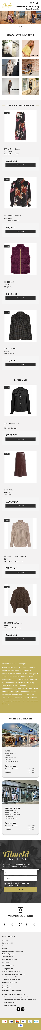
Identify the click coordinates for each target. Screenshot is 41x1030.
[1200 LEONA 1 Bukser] (20, 128)
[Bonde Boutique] (7, 5)
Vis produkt (20, 165)
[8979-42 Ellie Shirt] (20, 403)
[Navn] (20, 872)
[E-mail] (20, 878)
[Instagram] (22, 1009)
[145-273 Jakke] (20, 328)
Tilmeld (20, 889)
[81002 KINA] (20, 469)
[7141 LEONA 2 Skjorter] (20, 195)
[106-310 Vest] (20, 261)
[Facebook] (18, 1009)
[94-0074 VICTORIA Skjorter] (20, 536)
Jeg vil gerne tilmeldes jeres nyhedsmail (20, 884)
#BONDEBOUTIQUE (21, 916)
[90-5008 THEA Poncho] (20, 602)
